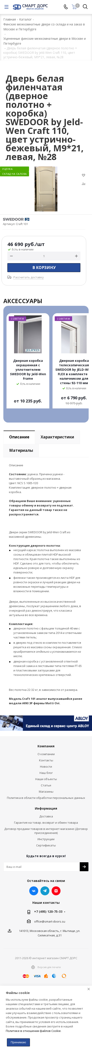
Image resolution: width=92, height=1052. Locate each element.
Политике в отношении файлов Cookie (33, 1031)
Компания (46, 746)
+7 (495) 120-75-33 (48, 911)
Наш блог (46, 773)
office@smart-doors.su (49, 921)
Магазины (46, 792)
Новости (46, 767)
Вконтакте (33, 890)
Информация (46, 808)
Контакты (46, 760)
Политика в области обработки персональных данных (46, 798)
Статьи (46, 785)
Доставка (46, 816)
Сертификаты (46, 845)
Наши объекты (46, 779)
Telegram (44, 890)
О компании (46, 754)
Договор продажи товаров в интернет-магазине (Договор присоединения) (46, 831)
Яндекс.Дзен (56, 890)
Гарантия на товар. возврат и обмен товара (46, 823)
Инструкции (46, 839)
